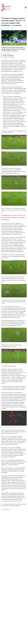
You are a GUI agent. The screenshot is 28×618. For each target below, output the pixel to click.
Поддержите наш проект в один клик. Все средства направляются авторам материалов (13, 217)
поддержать (11, 504)
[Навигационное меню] (26, 7)
